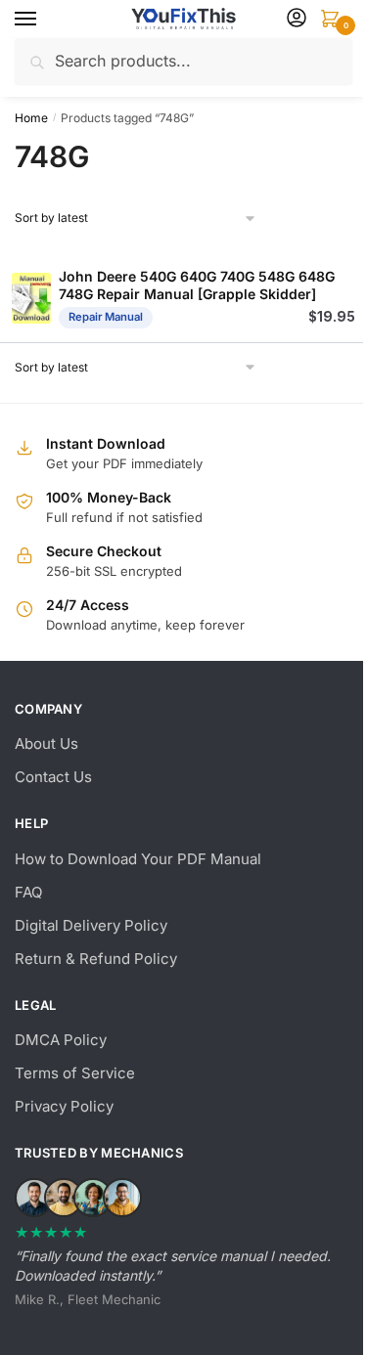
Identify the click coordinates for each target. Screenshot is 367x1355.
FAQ (28, 892)
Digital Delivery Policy (91, 925)
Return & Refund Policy (96, 958)
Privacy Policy (64, 1106)
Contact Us (53, 776)
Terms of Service (75, 1073)
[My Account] (296, 19)
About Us (46, 743)
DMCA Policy (61, 1039)
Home (31, 117)
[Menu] (44, 19)
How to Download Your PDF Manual (138, 859)
